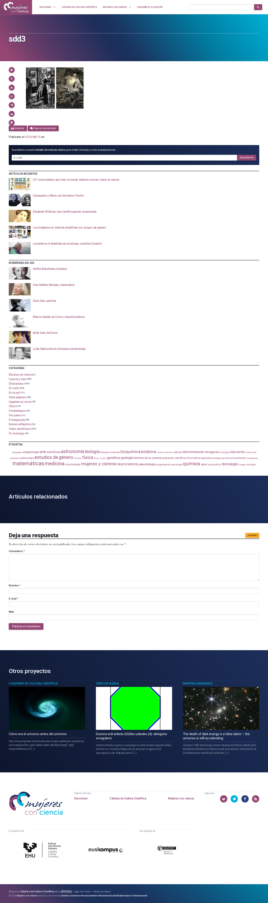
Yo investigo (16, 433)
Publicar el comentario (26, 626)
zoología (250, 464)
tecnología (230, 464)
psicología (176, 464)
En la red (14, 392)
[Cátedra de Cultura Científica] (43, 850)
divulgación (212, 452)
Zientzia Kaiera (107, 683)
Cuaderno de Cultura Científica (33, 683)
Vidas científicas (19, 429)
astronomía (72, 451)
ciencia (177, 452)
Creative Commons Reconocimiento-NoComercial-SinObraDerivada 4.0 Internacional (104, 895)
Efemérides (16, 383)
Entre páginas (17, 397)
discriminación (193, 452)
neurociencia (127, 464)
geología (127, 458)
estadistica (15, 458)
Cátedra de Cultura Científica (128, 798)
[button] (12, 70)
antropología (17, 452)
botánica (148, 451)
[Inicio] (16, 7)
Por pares (15, 415)
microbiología (72, 464)
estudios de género (53, 457)
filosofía (77, 458)
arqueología (31, 452)
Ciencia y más (17, 379)
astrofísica (53, 452)
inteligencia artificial (222, 458)
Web (11, 611)
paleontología (146, 464)
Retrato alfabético (20, 424)
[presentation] (134, 184)
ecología (224, 452)
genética (113, 458)
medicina (54, 464)
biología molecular (110, 452)
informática (193, 458)
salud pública (214, 464)
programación (163, 464)
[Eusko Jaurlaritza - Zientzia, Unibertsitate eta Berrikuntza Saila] (166, 850)
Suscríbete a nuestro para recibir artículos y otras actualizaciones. (64, 149)
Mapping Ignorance (197, 683)
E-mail (13, 598)
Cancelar (252, 535)
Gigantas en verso (20, 401)
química (191, 463)
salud (204, 464)
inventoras (240, 458)
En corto (14, 388)
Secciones (81, 798)
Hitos (12, 406)
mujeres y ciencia (98, 463)
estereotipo (27, 458)
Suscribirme (247, 157)
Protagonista (17, 419)
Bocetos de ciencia (21, 374)
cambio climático (165, 452)
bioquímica (130, 451)
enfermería (251, 452)
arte (43, 452)
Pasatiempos (17, 410)
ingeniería (206, 458)
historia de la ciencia (147, 458)
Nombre (14, 585)
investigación (252, 458)
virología (241, 464)
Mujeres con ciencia (181, 798)
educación (237, 452)
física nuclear (100, 458)
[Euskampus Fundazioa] (105, 850)
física (87, 457)
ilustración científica (173, 458)
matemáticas (28, 463)
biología (92, 451)
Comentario (17, 551)
